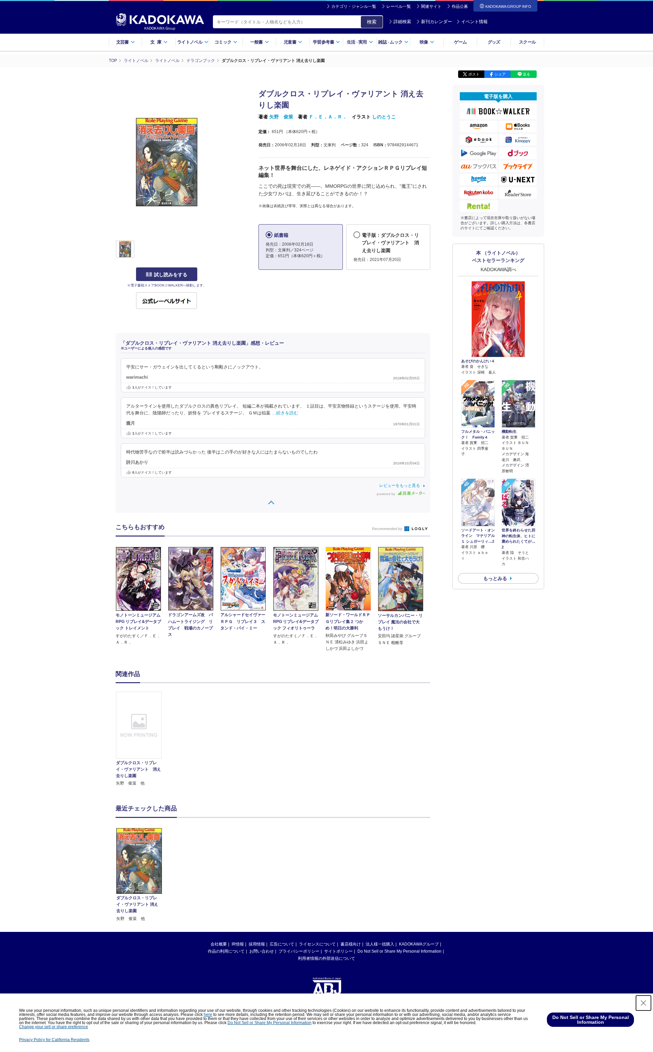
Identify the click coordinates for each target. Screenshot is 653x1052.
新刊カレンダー (436, 21)
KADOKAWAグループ (419, 944)
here (208, 1015)
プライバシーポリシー (299, 951)
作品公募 (460, 6)
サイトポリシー (338, 951)
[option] (142, 739)
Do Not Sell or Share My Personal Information (399, 951)
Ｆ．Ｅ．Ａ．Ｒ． (328, 116)
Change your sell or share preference (53, 1027)
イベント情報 (474, 21)
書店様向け (350, 944)
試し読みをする (170, 274)
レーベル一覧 (398, 6)
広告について (282, 944)
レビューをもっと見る (399, 485)
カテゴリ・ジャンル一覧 (353, 6)
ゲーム (460, 42)
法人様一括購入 (380, 944)
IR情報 (238, 944)
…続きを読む (285, 413)
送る (526, 74)
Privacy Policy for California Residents (54, 1039)
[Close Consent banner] (643, 1003)
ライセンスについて (317, 944)
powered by (386, 494)
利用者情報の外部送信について (326, 958)
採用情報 (257, 944)
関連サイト (431, 6)
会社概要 (219, 944)
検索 (371, 21)
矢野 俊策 (281, 116)
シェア (500, 74)
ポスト (474, 74)
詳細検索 (402, 21)
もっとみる (495, 578)
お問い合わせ (261, 951)
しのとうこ (384, 116)
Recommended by (387, 529)
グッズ (494, 42)
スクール (527, 42)
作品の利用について (226, 951)
